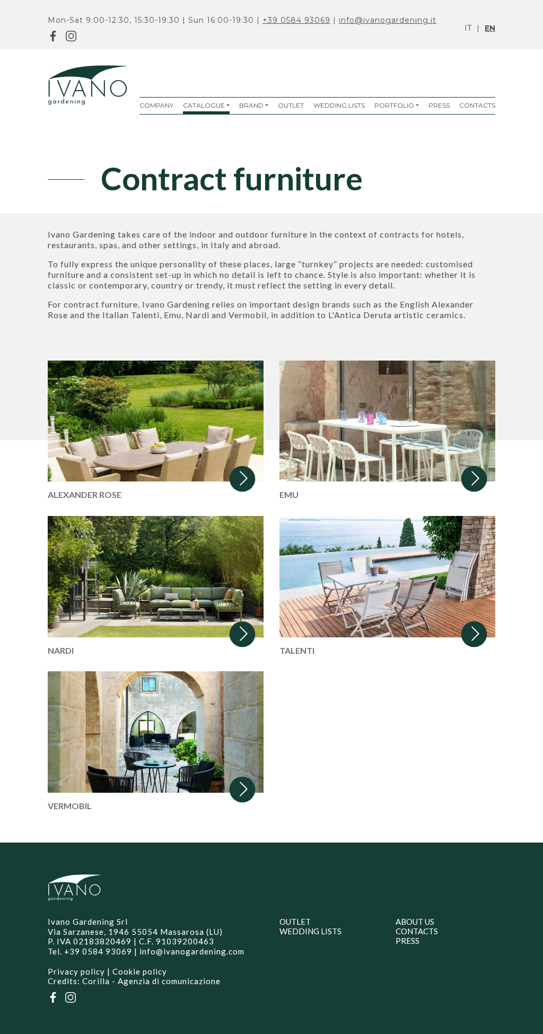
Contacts (477, 105)
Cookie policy (139, 971)
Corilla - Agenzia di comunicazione (151, 981)
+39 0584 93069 (296, 20)
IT (468, 28)
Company (156, 105)
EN (490, 28)
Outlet (291, 105)
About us (415, 921)
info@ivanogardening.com (191, 951)
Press (439, 105)
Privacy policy (76, 971)
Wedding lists (339, 105)
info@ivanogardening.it (387, 20)
